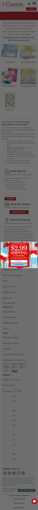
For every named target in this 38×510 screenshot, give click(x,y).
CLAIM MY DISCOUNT (19, 264)
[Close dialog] (36, 243)
